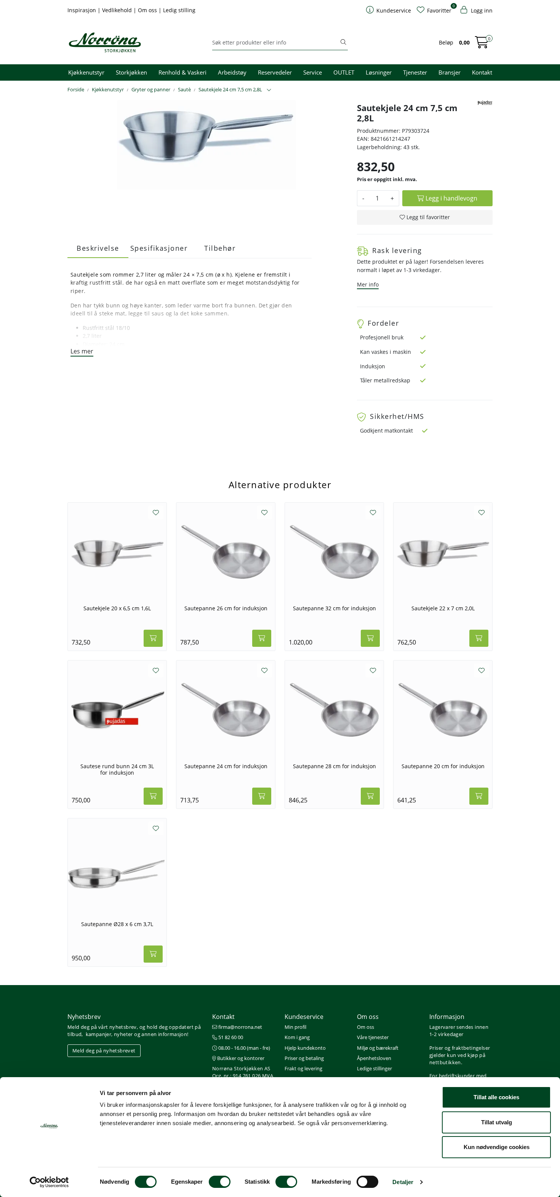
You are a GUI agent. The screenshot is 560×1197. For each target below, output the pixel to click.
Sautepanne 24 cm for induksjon (225, 766)
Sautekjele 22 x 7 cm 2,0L (443, 608)
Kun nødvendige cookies (497, 1147)
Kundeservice (304, 1016)
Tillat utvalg (496, 1122)
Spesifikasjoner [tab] (159, 248)
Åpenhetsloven (374, 1058)
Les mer (81, 351)
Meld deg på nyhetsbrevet (104, 1050)
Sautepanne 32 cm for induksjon (334, 608)
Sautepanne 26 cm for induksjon (225, 608)
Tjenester (415, 72)
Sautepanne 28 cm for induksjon (334, 766)
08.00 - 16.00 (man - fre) (243, 1047)
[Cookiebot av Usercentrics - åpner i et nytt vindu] (49, 1182)
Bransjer (449, 72)
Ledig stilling (179, 10)
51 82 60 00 (230, 1037)
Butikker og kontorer (240, 1058)
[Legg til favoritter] (155, 512)
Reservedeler (275, 72)
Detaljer (402, 1182)
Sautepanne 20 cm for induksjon (443, 766)
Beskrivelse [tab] (98, 248)
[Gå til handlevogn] (482, 44)
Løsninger (379, 72)
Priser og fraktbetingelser (459, 1047)
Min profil (295, 1026)
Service (312, 72)
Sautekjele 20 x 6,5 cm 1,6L (117, 608)
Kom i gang (297, 1037)
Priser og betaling (304, 1058)
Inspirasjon (82, 10)
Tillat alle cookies (496, 1097)
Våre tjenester (373, 1037)
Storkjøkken (131, 72)
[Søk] (343, 42)
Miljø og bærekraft (377, 1047)
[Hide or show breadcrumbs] (269, 90)
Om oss (148, 10)
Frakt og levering (303, 1068)
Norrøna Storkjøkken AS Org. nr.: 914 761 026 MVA (242, 1072)
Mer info (368, 284)
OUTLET (343, 72)
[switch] (219, 1182)
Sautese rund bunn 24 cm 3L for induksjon (117, 769)
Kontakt (482, 72)
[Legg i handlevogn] (153, 638)
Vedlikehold (117, 10)
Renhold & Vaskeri (182, 72)
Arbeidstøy (232, 72)
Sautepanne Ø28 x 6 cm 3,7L (117, 924)
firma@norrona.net (239, 1026)
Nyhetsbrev (84, 1016)
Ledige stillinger (374, 1068)
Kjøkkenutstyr (86, 72)
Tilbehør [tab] (219, 248)
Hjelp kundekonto (305, 1047)
